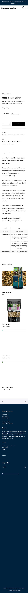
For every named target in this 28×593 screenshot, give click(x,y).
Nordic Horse (9, 134)
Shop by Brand (14, 134)
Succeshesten (9, 8)
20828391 (8, 422)
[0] (12, 144)
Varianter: (6, 113)
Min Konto (13, 3)
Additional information (13, 153)
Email (3, 142)
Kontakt (3, 449)
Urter (23, 134)
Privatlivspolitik (5, 447)
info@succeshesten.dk (8, 423)
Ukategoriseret (19, 134)
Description (4, 153)
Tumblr (8, 144)
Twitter (14, 142)
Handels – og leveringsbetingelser (9, 446)
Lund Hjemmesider (16, 590)
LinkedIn (19, 142)
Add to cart (18, 123)
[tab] (4, 153)
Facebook (8, 142)
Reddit (4, 144)
